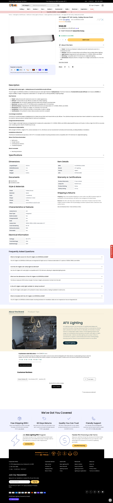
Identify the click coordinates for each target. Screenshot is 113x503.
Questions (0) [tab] (42, 379)
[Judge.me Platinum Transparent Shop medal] (59, 453)
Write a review (56, 386)
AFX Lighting (66, 19)
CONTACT (91, 1)
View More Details (63, 62)
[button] (41, 12)
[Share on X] (68, 66)
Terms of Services (28, 485)
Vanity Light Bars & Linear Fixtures (52, 14)
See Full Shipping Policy (63, 206)
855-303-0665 (99, 1)
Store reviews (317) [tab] (33, 379)
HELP (86, 1)
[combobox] (40, 5)
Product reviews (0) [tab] (22, 379)
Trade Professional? (72, 31)
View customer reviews (25, 365)
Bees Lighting (16, 496)
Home (10, 14)
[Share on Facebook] (65, 66)
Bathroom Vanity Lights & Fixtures (35, 14)
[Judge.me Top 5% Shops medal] (70, 453)
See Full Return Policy (75, 206)
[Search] (58, 5)
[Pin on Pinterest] (72, 66)
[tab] (16, 312)
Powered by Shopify (25, 496)
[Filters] (85, 379)
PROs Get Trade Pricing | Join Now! (18, 1)
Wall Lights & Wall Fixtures (19, 14)
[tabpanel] (56, 332)
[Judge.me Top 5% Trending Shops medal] (75, 453)
